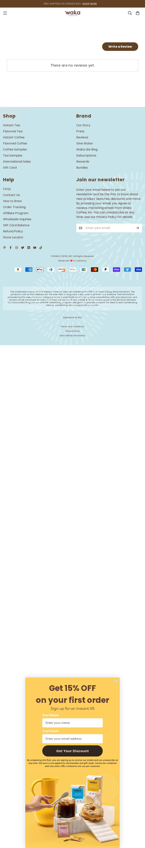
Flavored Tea (12, 131)
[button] (72, 751)
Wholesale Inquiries (17, 219)
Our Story (83, 125)
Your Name (50, 715)
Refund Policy (13, 231)
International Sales (17, 161)
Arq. (80, 317)
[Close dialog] (116, 681)
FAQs (7, 189)
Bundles (82, 167)
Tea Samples (12, 155)
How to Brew (12, 201)
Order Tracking (14, 207)
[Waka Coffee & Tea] (73, 13)
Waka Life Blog (87, 149)
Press (80, 131)
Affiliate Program (15, 213)
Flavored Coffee (15, 143)
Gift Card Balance (16, 225)
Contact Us (11, 195)
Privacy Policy (73, 331)
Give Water (84, 143)
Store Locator (13, 237)
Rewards (82, 161)
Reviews (82, 137)
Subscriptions (86, 155)
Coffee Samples (15, 149)
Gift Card (10, 167)
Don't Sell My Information (73, 335)
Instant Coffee (14, 137)
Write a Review (120, 46)
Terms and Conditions (72, 326)
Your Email (50, 731)
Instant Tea (11, 125)
